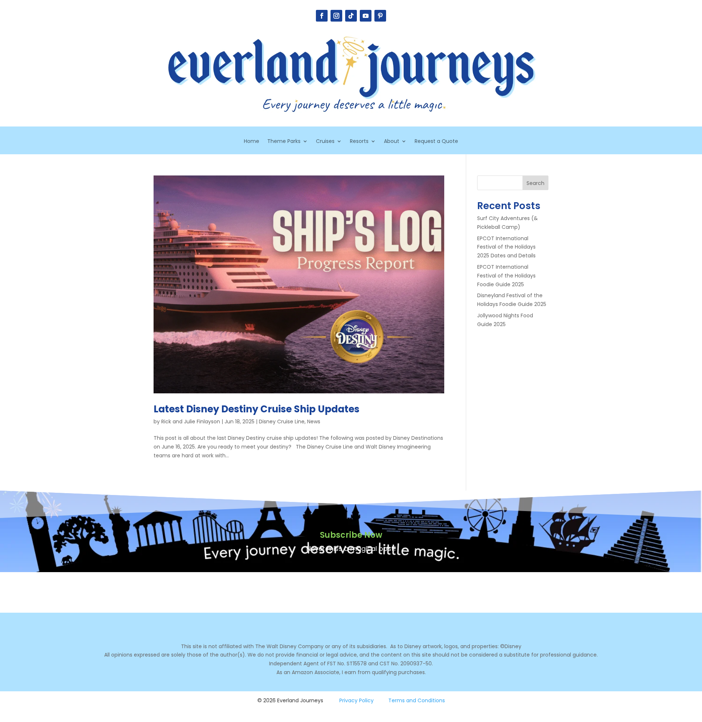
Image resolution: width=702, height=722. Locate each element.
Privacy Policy (356, 700)
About (391, 142)
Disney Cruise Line (282, 421)
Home (251, 142)
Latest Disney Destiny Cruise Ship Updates (256, 409)
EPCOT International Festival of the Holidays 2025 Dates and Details (506, 247)
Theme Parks (284, 142)
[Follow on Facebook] (322, 16)
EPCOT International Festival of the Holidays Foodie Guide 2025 (506, 275)
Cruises (325, 142)
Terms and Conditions (416, 700)
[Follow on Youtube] (365, 16)
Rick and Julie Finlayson (190, 421)
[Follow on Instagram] (336, 16)
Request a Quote (436, 142)
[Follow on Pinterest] (380, 16)
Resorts (359, 142)
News (313, 421)
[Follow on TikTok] (351, 16)
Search (535, 183)
